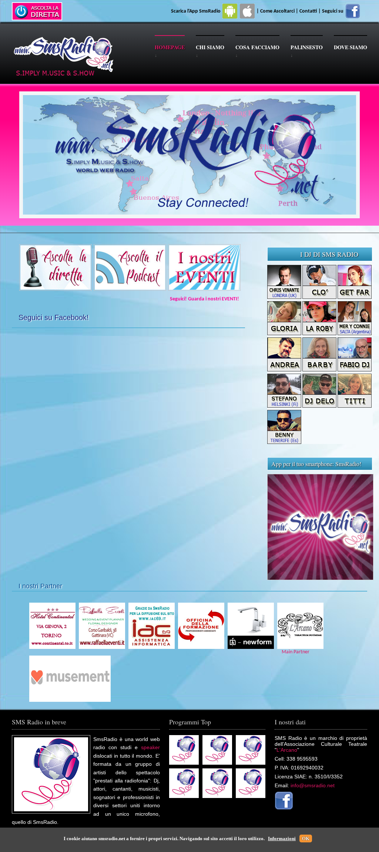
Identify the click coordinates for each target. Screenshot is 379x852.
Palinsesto (307, 47)
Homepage (170, 47)
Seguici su (333, 11)
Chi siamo (210, 47)
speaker (150, 747)
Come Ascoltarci (278, 11)
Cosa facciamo (257, 47)
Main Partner (293, 652)
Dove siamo (350, 47)
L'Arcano (286, 750)
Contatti (308, 11)
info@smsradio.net (313, 785)
